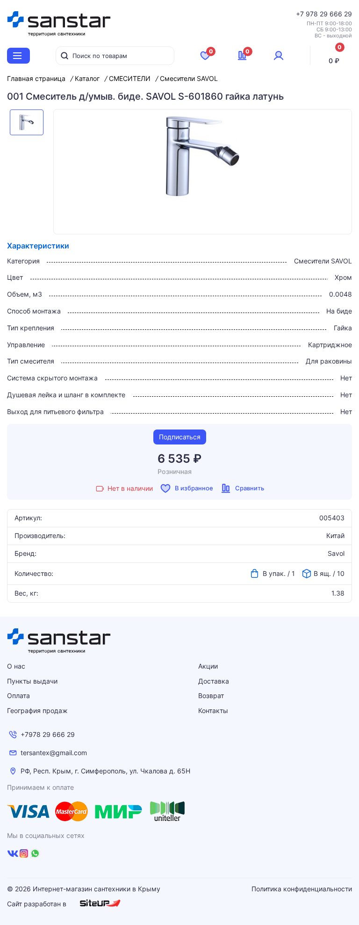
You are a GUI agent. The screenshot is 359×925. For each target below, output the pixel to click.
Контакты (213, 710)
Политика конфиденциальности (301, 889)
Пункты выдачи (32, 681)
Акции (208, 666)
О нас (16, 666)
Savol (336, 553)
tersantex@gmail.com (54, 753)
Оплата (18, 695)
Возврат (211, 695)
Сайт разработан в (37, 904)
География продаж (37, 710)
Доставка (213, 681)
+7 (301, 14)
